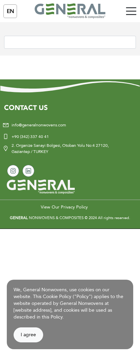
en (10, 11)
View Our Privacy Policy (64, 207)
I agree (28, 334)
